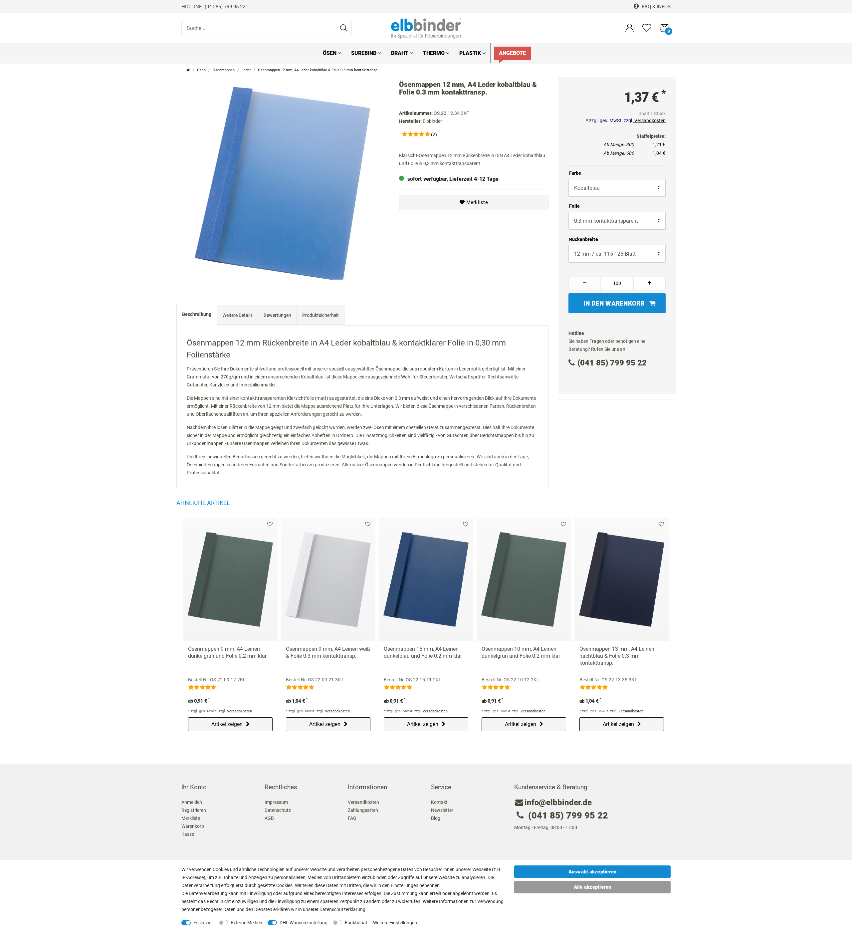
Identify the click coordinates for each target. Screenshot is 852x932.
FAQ (352, 818)
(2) (434, 134)
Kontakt (439, 802)
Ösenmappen (224, 70)
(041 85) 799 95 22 (612, 362)
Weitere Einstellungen (395, 922)
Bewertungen (277, 315)
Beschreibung (196, 314)
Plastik (470, 53)
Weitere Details (237, 315)
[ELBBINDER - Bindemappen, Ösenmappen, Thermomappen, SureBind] (426, 28)
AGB (269, 818)
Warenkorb (192, 826)
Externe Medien (246, 922)
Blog (435, 818)
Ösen (330, 53)
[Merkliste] (646, 30)
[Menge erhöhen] (649, 283)
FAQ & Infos (656, 7)
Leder (246, 70)
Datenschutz (278, 810)
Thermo (434, 53)
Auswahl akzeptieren (592, 872)
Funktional (356, 922)
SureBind (364, 53)
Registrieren (193, 810)
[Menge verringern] (584, 283)
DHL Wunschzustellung (303, 922)
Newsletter (442, 810)
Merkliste (476, 202)
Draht (400, 53)
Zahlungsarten (363, 810)
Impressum (276, 802)
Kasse (187, 834)
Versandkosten (649, 120)
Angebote (512, 53)
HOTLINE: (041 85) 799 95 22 (213, 7)
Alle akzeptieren (592, 887)
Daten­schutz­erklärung (342, 909)
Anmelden (191, 802)
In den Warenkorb (614, 303)
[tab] (196, 316)
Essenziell (203, 922)
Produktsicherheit (320, 315)
